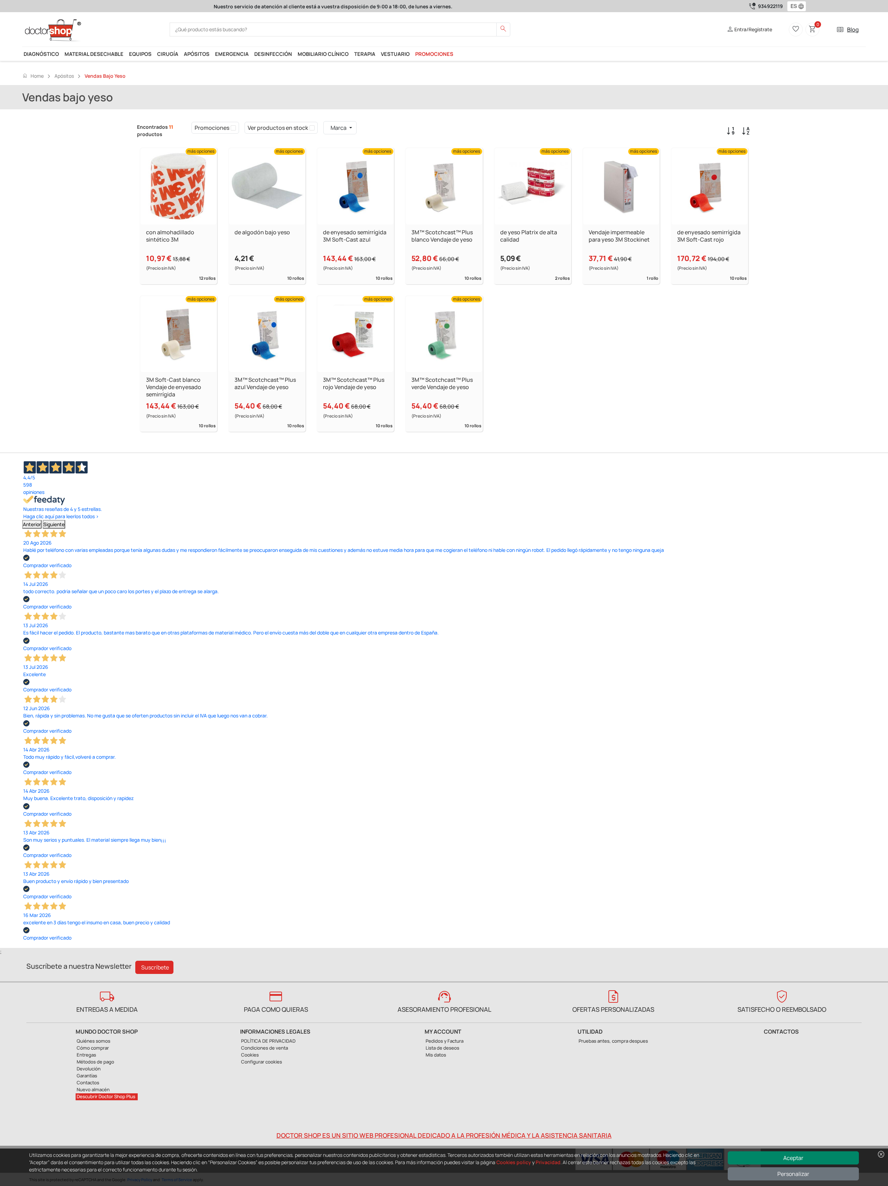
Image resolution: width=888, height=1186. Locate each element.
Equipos (140, 53)
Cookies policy (513, 1162)
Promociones (434, 53)
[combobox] (792, 6)
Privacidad (548, 1162)
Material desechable (94, 53)
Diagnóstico (41, 53)
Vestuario (395, 53)
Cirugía (167, 53)
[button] (803, 6)
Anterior (32, 524)
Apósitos (197, 53)
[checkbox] (233, 128)
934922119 (770, 6)
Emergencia (232, 53)
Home (33, 75)
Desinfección (273, 53)
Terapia (364, 53)
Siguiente (54, 524)
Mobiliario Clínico (323, 53)
